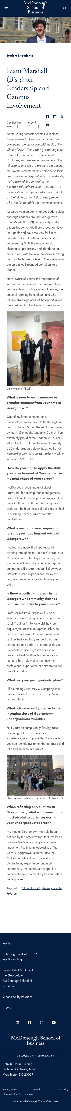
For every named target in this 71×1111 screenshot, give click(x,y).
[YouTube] (53, 1022)
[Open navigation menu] (6, 8)
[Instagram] (41, 1022)
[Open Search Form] (65, 8)
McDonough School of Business (35, 8)
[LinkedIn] (55, 116)
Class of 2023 (31, 888)
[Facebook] (47, 116)
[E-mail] (47, 125)
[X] (62, 116)
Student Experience (20, 56)
